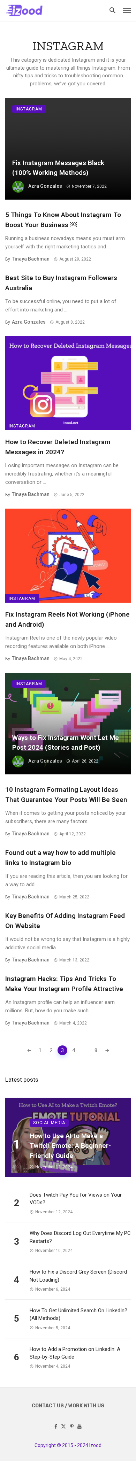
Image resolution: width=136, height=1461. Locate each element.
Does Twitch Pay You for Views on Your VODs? (76, 1199)
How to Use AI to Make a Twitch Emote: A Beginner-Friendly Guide (70, 1146)
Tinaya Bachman (31, 259)
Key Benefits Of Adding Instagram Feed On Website (65, 921)
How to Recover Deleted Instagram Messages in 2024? (58, 447)
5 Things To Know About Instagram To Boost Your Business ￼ (63, 220)
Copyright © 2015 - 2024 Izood (68, 1445)
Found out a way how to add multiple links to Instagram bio (60, 858)
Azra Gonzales (45, 186)
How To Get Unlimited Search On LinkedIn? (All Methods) (78, 1314)
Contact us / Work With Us (68, 1406)
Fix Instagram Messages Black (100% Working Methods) (58, 168)
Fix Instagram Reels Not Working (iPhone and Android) (67, 619)
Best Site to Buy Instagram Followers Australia (61, 283)
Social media (49, 1122)
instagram (29, 109)
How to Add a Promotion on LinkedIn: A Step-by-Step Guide (75, 1353)
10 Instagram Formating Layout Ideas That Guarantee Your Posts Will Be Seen (66, 795)
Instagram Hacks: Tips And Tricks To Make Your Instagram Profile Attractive (64, 984)
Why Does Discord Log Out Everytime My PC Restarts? (80, 1237)
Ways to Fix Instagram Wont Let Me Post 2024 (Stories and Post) (65, 743)
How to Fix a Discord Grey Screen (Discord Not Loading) (78, 1276)
